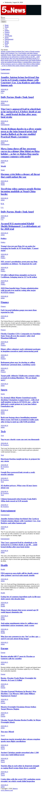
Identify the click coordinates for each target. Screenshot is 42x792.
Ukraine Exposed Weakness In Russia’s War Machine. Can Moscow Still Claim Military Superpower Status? (18, 693)
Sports (7, 37)
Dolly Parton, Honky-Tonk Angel (13, 55)
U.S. (6, 29)
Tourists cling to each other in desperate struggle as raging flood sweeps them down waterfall (20, 767)
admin (3, 91)
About (7, 46)
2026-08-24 (4, 384)
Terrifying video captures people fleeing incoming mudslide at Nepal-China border (21, 191)
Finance (7, 32)
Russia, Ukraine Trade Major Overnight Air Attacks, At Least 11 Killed (18, 679)
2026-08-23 (4, 505)
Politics (7, 30)
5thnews (15, 788)
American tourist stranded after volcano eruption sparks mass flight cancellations (20, 740)
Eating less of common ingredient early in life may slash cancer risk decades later (21, 598)
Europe (7, 34)
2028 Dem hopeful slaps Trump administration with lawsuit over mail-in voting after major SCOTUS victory (19, 290)
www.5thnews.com (7, 790)
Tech (6, 44)
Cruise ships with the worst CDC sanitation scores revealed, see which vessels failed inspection (20, 780)
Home (6, 25)
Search (3, 18)
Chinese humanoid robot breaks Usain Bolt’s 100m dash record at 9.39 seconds (19, 500)
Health (7, 43)
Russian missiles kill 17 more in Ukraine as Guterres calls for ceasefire (18, 657)
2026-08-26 (4, 89)
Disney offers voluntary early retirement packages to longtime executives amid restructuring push (20, 350)
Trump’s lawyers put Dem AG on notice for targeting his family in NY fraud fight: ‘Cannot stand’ (19, 248)
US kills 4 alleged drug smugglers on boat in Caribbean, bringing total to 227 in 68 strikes (19, 276)
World (6, 27)
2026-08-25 (4, 355)
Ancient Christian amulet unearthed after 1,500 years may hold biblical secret (20, 753)
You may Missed (7, 732)
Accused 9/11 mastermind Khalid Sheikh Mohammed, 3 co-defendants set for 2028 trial (20, 226)
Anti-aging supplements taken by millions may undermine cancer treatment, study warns (19, 624)
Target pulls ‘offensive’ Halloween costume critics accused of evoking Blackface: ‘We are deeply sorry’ (20, 378)
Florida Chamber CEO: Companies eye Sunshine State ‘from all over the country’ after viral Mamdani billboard (20, 336)
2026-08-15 (4, 726)
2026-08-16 (4, 684)
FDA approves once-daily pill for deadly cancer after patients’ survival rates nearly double (19, 574)
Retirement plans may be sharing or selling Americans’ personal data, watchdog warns (18, 363)
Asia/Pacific (8, 36)
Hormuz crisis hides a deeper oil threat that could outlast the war (20, 175)
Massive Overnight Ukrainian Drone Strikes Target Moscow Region (18, 708)
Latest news (5, 69)
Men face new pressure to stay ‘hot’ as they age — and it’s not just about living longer (20, 637)
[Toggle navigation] (1, 16)
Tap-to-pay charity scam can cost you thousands (20, 439)
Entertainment (9, 39)
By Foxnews (5, 445)
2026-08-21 (4, 662)
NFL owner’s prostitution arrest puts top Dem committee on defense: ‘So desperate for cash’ (19, 263)
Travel (7, 41)
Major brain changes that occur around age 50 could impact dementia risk (19, 611)
